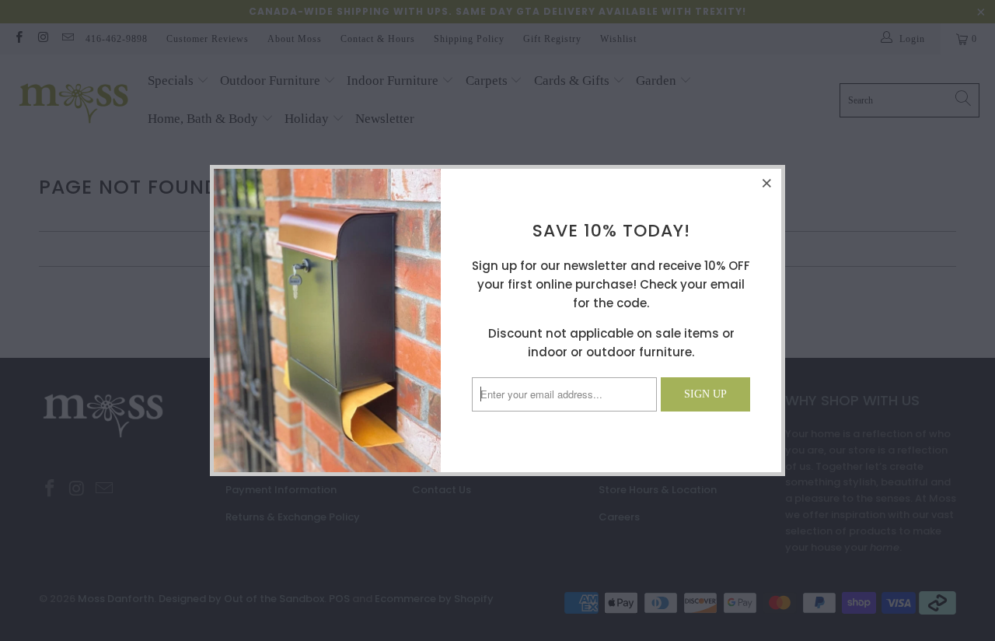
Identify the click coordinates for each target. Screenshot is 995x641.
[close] (767, 183)
